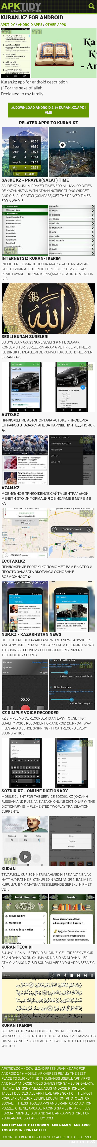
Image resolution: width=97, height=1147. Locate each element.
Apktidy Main (13, 1125)
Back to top (80, 1142)
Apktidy (7, 25)
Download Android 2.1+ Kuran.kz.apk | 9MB (50, 110)
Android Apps (30, 25)
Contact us (35, 1130)
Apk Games (61, 1125)
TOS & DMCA (11, 1130)
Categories (38, 1125)
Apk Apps (82, 1125)
